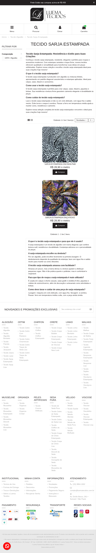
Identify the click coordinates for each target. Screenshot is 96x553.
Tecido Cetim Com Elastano (24, 333)
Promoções (53, 487)
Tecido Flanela (6, 343)
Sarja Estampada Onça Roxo (60, 217)
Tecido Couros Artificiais (38, 408)
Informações (31, 490)
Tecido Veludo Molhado (70, 430)
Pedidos (29, 484)
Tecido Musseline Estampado (7, 411)
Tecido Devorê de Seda (55, 451)
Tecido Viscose (86, 404)
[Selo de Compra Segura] (32, 518)
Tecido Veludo (70, 404)
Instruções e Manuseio (53, 495)
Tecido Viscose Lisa (88, 423)
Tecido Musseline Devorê (7, 419)
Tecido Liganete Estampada (87, 347)
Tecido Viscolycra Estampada (87, 377)
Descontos (30, 487)
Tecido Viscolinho (87, 410)
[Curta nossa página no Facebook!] (76, 511)
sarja (42, 60)
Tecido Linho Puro (72, 343)
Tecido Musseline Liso (7, 427)
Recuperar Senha (33, 494)
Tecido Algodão (6, 329)
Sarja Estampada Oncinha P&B (60, 164)
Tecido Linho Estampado (72, 338)
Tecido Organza (22, 404)
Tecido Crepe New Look (56, 349)
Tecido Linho (72, 328)
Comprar (61, 172)
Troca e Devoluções (11, 490)
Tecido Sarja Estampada (8, 360)
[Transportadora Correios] (56, 511)
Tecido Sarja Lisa (8, 366)
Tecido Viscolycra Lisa (87, 385)
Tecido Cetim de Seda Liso (56, 420)
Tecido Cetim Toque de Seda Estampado (24, 356)
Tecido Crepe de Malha (88, 334)
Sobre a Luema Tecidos (9, 495)
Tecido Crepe (56, 328)
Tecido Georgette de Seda (56, 459)
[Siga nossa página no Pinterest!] (87, 511)
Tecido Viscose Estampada (87, 416)
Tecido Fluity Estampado (88, 340)
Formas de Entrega (11, 487)
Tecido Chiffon (38, 329)
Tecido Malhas (86, 329)
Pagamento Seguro (56, 490)
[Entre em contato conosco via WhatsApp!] (81, 515)
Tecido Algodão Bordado (6, 335)
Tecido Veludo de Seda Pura (71, 422)
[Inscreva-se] (90, 309)
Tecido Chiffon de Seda (55, 427)
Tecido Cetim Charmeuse (24, 340)
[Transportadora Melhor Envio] (55, 515)
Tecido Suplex (86, 370)
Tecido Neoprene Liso (87, 363)
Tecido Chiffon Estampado (39, 335)
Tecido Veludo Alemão (70, 414)
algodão (63, 77)
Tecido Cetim (24, 328)
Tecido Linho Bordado (72, 332)
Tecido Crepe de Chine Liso (56, 443)
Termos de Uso (9, 484)
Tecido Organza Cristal (22, 411)
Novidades (53, 484)
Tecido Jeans (8, 353)
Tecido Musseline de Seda (56, 467)
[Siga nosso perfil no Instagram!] (81, 511)
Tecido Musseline (7, 404)
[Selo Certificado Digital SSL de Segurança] (31, 512)
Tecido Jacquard (7, 348)
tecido (37, 60)
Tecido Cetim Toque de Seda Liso (24, 347)
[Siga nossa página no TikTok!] (76, 515)
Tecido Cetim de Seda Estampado (56, 413)
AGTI (53, 547)
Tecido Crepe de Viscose (56, 343)
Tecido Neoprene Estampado (87, 355)
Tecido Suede (72, 409)
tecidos (84, 62)
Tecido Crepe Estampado (56, 338)
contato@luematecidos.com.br (82, 490)
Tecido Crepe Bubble (56, 332)
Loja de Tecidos (54, 544)
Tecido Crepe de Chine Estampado (56, 435)
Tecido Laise (8, 356)
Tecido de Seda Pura (55, 407)
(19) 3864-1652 (79, 484)
